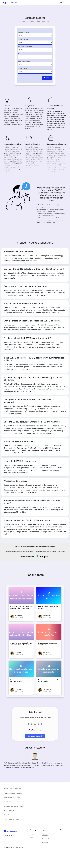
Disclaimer (45, 842)
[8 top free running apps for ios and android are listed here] (21, 595)
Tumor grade (22, 68)
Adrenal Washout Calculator (12, 788)
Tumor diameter (23, 39)
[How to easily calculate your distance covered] (21, 669)
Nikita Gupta (19, 616)
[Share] (61, 3)
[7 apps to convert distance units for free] (48, 632)
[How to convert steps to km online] (48, 595)
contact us (33, 837)
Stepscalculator (19, 847)
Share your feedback (35, 736)
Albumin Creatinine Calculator (13, 793)
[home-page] (11, 2)
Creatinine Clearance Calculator (13, 806)
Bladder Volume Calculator (12, 797)
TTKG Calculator (9, 810)
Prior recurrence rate (25, 46)
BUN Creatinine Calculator (12, 802)
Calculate (47, 78)
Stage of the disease (25, 54)
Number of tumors (24, 32)
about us (32, 834)
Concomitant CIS (24, 61)
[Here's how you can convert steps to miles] (48, 669)
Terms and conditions (45, 834)
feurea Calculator (9, 815)
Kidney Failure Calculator (11, 819)
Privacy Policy (46, 839)
